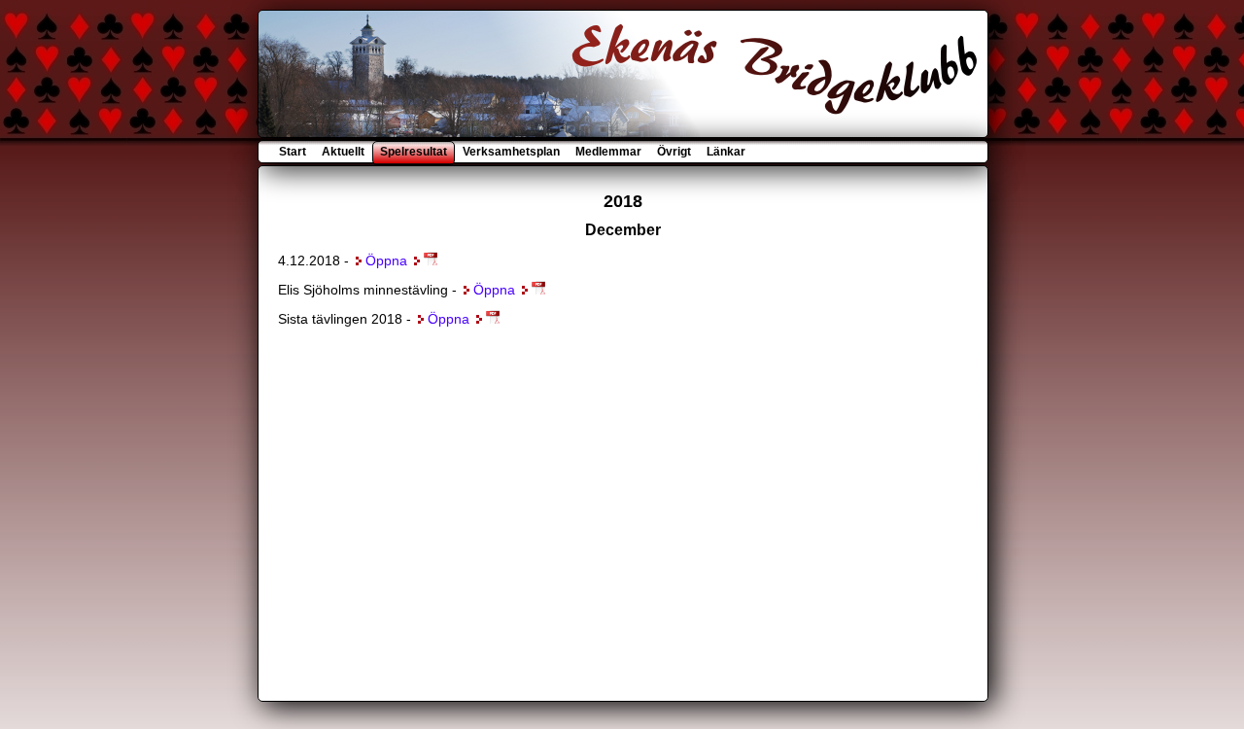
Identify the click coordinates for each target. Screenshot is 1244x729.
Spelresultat (413, 151)
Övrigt (674, 151)
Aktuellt (343, 151)
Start (294, 151)
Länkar (724, 151)
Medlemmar (608, 151)
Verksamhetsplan (511, 151)
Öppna (386, 260)
